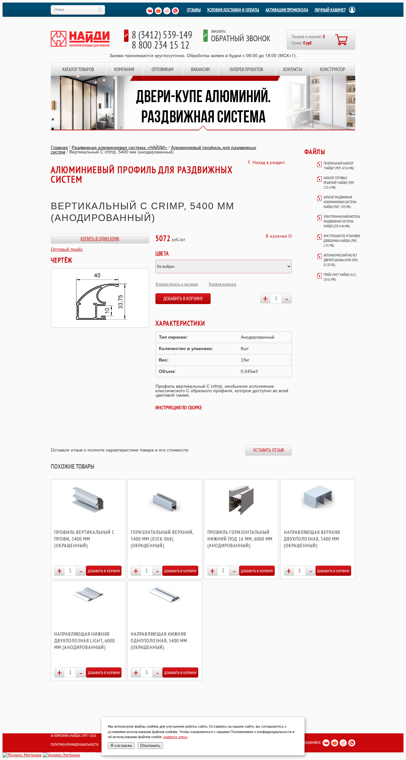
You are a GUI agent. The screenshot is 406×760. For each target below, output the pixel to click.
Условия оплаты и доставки (176, 284)
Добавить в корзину (183, 299)
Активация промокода (286, 10)
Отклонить (150, 745)
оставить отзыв (268, 450)
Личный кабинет (330, 10)
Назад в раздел (268, 162)
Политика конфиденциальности (74, 744)
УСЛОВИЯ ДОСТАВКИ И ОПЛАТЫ (233, 10)
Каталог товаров (78, 69)
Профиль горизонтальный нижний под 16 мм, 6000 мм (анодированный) (239, 539)
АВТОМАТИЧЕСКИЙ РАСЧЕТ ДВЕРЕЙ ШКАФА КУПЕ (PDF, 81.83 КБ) (341, 260)
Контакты (292, 69)
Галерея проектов (246, 69)
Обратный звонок (241, 38)
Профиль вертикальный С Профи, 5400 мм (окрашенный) (84, 539)
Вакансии (200, 69)
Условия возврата (222, 284)
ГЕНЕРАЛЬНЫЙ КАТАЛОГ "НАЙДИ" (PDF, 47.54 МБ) (339, 165)
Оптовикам (163, 69)
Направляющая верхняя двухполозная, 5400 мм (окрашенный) (312, 539)
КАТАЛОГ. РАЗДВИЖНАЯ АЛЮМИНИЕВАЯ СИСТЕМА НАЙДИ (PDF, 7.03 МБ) (340, 202)
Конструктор (332, 69)
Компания (124, 69)
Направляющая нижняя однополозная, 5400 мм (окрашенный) (159, 640)
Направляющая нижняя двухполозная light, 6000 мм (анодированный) (84, 640)
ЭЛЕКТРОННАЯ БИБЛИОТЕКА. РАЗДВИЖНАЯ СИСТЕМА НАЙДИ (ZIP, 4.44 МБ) (342, 221)
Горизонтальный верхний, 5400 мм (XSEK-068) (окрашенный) (162, 539)
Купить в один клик (100, 239)
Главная (59, 147)
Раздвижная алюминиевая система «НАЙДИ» (119, 147)
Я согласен (121, 745)
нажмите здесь (175, 736)
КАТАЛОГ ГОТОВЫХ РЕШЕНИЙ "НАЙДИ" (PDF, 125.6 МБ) (339, 183)
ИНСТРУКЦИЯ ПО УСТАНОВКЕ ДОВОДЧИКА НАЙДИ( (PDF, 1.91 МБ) (342, 241)
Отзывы (194, 10)
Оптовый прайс (67, 249)
